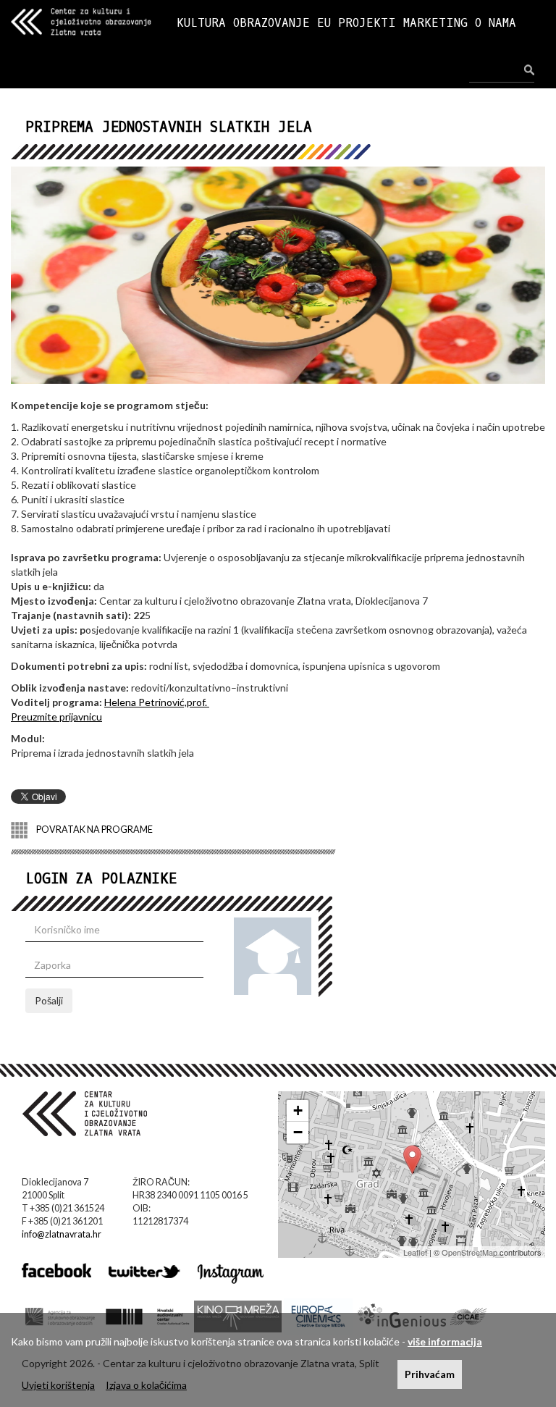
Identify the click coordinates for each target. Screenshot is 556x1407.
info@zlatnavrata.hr (61, 1234)
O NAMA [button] (495, 22)
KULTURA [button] (201, 22)
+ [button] (298, 1110)
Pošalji (49, 1000)
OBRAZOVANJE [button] (271, 22)
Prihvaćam (430, 1374)
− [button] (298, 1132)
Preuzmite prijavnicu (56, 716)
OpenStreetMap (469, 1252)
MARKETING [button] (435, 22)
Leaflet (415, 1252)
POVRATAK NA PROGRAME (94, 829)
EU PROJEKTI (356, 22)
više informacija (445, 1341)
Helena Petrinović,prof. (156, 702)
